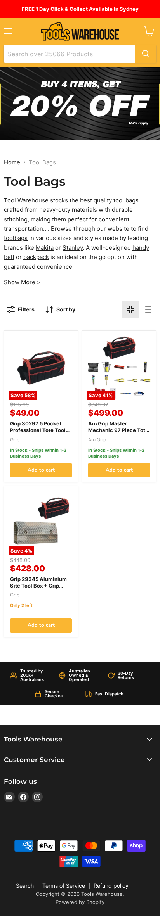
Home (12, 162)
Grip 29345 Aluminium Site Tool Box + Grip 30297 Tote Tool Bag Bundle (38, 589)
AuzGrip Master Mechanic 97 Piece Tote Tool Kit (118, 430)
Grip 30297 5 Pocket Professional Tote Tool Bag (38, 430)
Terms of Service (63, 885)
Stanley (73, 247)
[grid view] (130, 309)
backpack (36, 257)
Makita (45, 247)
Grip (14, 439)
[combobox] (69, 54)
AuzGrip (97, 439)
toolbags (16, 238)
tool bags (126, 200)
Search (25, 885)
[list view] (147, 309)
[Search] (145, 54)
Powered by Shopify (80, 902)
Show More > (22, 282)
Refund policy (111, 885)
